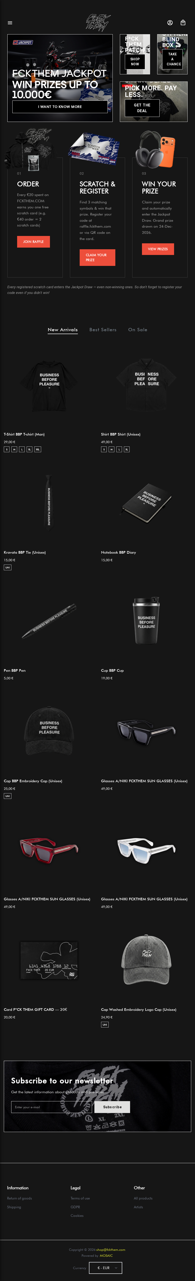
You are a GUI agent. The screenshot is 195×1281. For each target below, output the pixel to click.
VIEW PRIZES (158, 249)
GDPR (75, 1207)
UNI (7, 567)
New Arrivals (63, 329)
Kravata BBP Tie (25, 552)
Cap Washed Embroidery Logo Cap (138, 1009)
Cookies (77, 1216)
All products (143, 1198)
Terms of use (80, 1198)
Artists (138, 1207)
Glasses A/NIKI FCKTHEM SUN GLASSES (144, 781)
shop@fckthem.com (110, 1250)
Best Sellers (103, 329)
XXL (37, 449)
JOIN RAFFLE (33, 242)
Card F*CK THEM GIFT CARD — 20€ (35, 1009)
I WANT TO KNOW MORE (60, 107)
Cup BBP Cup (112, 670)
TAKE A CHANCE (174, 59)
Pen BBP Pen (14, 670)
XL (29, 449)
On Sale (137, 329)
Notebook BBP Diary (118, 552)
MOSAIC (106, 1255)
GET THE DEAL (142, 108)
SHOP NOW (135, 61)
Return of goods (19, 1198)
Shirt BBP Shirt (121, 434)
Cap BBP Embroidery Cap (33, 781)
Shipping (14, 1207)
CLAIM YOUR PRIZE (96, 257)
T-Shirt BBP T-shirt (24, 434)
